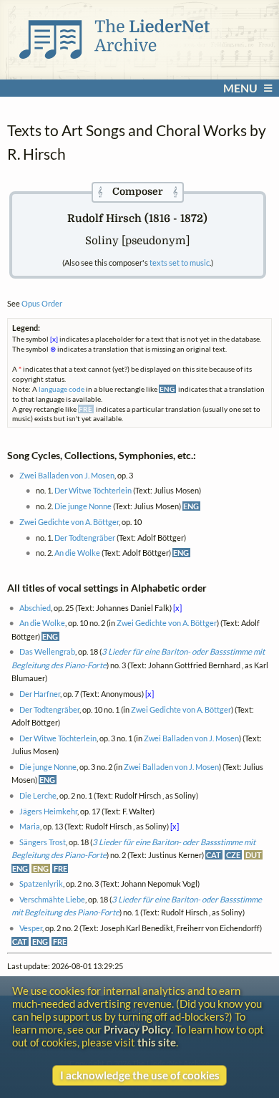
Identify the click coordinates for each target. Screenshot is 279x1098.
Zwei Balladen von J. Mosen (66, 475)
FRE (60, 868)
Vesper (30, 928)
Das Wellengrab (47, 651)
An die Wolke (77, 552)
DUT (253, 854)
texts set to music (180, 262)
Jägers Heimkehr (48, 811)
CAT (213, 854)
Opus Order (41, 303)
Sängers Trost (42, 842)
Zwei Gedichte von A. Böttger (69, 521)
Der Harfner (39, 693)
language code (61, 389)
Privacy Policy (137, 1029)
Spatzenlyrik (41, 883)
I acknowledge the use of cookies (140, 1075)
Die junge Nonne (83, 506)
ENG (191, 506)
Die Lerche (38, 795)
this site (156, 1042)
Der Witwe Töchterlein (93, 490)
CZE (233, 854)
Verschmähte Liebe (52, 899)
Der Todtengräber (84, 537)
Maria (29, 826)
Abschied (35, 607)
